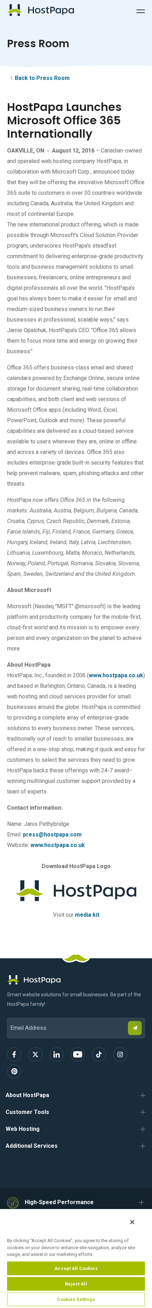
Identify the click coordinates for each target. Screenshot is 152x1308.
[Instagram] (120, 1054)
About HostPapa (27, 1095)
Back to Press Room (42, 78)
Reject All (76, 1284)
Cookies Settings (76, 1299)
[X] (35, 1054)
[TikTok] (99, 1054)
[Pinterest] (14, 1071)
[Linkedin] (56, 1054)
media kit (87, 914)
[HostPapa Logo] (76, 979)
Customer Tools (27, 1112)
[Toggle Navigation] (140, 10)
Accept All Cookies (75, 1268)
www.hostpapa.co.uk (116, 675)
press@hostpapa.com (52, 834)
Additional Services (32, 1145)
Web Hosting (23, 1129)
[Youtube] (78, 1054)
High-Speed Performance (59, 1202)
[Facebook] (14, 1054)
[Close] (132, 1222)
